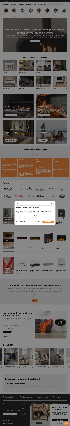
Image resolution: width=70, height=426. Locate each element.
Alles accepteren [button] (48, 221)
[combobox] (51, 203)
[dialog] (35, 213)
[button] (20, 221)
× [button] (53, 203)
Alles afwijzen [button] (37, 221)
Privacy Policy (29, 212)
